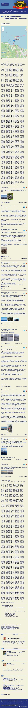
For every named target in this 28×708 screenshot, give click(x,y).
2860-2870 (17, 129)
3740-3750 (8, 151)
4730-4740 (3, 176)
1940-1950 (8, 106)
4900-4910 (12, 598)
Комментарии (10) (8, 476)
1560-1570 (17, 96)
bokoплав (9, 651)
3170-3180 (22, 136)
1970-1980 (22, 106)
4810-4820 (17, 177)
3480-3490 (3, 145)
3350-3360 (12, 141)
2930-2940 (3, 131)
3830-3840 (3, 153)
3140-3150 (8, 136)
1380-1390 (3, 93)
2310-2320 (17, 115)
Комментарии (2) (8, 288)
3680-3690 (3, 150)
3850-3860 (12, 153)
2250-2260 (12, 114)
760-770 (10, 78)
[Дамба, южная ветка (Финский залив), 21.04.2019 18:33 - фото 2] (10, 197)
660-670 (17, 75)
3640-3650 (8, 148)
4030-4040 (3, 158)
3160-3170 (17, 136)
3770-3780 (22, 151)
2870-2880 (22, 129)
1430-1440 (3, 94)
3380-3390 (3, 142)
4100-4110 (12, 160)
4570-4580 (22, 171)
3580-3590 (3, 147)
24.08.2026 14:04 (11, 678)
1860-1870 (17, 104)
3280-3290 (3, 140)
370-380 (21, 69)
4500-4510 (12, 588)
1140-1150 (7, 86)
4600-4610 (12, 172)
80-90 (5, 64)
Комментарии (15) (8, 434)
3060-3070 (17, 552)
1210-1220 (17, 88)
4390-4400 (8, 167)
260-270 (2, 68)
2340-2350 (8, 116)
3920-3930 (22, 155)
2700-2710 (12, 125)
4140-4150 (8, 161)
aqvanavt (25, 459)
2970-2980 (22, 131)
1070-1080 (22, 84)
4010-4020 (17, 157)
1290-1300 (8, 90)
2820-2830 (22, 127)
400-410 (10, 70)
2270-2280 (22, 114)
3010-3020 (17, 132)
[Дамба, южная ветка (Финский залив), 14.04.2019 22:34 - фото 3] (16, 338)
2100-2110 (12, 110)
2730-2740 (3, 126)
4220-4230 (22, 162)
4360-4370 (17, 166)
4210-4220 (17, 162)
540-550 (17, 73)
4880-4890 (3, 598)
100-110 (11, 64)
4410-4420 (17, 167)
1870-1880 (22, 104)
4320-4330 (22, 165)
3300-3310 (12, 140)
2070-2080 (22, 109)
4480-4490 (3, 588)
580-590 (10, 74)
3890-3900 (8, 155)
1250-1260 (12, 89)
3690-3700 (8, 150)
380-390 (2, 70)
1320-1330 (22, 90)
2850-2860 (12, 129)
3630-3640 (3, 148)
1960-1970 (17, 106)
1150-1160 (12, 86)
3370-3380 (22, 141)
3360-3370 (17, 141)
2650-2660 (12, 124)
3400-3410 (12, 142)
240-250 (17, 66)
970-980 (21, 81)
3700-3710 (12, 150)
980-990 (2, 83)
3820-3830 (22, 152)
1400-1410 (12, 93)
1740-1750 (8, 101)
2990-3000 (8, 132)
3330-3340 (3, 141)
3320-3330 (22, 140)
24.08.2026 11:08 (13, 684)
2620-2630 (22, 122)
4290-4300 (8, 165)
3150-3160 (12, 136)
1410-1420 (17, 93)
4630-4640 (3, 173)
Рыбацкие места (8, 611)
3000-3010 (12, 132)
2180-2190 (3, 112)
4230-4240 (3, 163)
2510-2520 (17, 120)
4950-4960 (12, 181)
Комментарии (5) (8, 459)
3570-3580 (22, 146)
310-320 (21, 68)
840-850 (17, 79)
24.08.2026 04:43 (6, 686)
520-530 (10, 73)
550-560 (21, 73)
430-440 (21, 70)
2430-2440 (3, 119)
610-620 (21, 74)
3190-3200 (8, 137)
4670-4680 (22, 173)
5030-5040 (3, 183)
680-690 (2, 76)
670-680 (21, 75)
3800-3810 (12, 152)
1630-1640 (3, 99)
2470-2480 (22, 119)
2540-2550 (8, 121)
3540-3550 (8, 146)
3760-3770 (17, 151)
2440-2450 (8, 119)
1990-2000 (8, 107)
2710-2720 (17, 125)
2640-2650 (8, 124)
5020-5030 (22, 182)
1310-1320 (17, 90)
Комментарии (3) (7, 343)
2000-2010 (12, 107)
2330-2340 (3, 116)
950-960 (14, 81)
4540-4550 (8, 171)
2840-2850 (8, 129)
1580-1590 (3, 97)
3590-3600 (8, 147)
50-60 (21, 63)
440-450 (2, 71)
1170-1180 (21, 86)
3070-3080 (22, 552)
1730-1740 (3, 101)
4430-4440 (3, 168)
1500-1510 (12, 95)
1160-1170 (17, 86)
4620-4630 (22, 172)
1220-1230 (22, 88)
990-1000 (6, 83)
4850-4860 (12, 178)
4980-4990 (3, 182)
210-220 (6, 66)
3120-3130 (22, 135)
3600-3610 (12, 147)
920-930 (2, 81)
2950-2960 (12, 131)
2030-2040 (3, 109)
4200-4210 (12, 162)
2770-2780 (22, 126)
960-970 (17, 81)
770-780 (14, 78)
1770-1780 (22, 101)
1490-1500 (8, 95)
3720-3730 (22, 150)
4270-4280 (22, 163)
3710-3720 (17, 150)
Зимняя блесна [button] (5, 457)
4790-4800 (8, 177)
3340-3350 (8, 141)
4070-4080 (22, 158)
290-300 (14, 68)
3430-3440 (3, 143)
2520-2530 (22, 120)
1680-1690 (3, 100)
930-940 (6, 81)
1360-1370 (17, 91)
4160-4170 (17, 161)
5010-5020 (17, 182)
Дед (26, 202)
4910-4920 (17, 598)
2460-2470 (17, 119)
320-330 (2, 69)
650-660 (14, 75)
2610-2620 (17, 122)
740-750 (2, 78)
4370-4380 (22, 166)
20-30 (12, 63)
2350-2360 (12, 116)
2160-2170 (17, 111)
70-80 (2, 64)
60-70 (24, 63)
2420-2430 (22, 117)
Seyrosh (25, 386)
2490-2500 (8, 120)
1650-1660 (12, 99)
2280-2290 (3, 115)
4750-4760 (12, 176)
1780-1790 (3, 102)
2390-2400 (8, 117)
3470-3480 (22, 143)
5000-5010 (12, 182)
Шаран (25, 288)
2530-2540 (3, 121)
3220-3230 (22, 137)
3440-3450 (8, 143)
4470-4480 (22, 168)
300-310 (17, 68)
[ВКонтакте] (23, 186)
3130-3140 (3, 136)
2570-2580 (22, 121)
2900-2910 (12, 130)
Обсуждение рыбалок (9, 606)
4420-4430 (22, 167)
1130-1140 (3, 86)
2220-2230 (22, 112)
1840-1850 (8, 104)
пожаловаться (21, 202)
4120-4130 (22, 160)
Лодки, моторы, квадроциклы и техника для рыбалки (13, 685)
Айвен (26, 434)
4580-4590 (3, 172)
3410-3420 (17, 142)
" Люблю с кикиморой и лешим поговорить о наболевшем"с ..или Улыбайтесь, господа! (15, 654)
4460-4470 (17, 168)
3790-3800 (8, 152)
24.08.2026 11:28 (18, 681)
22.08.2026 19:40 (16, 687)
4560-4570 (17, 171)
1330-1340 (3, 91)
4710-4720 (17, 593)
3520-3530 (22, 145)
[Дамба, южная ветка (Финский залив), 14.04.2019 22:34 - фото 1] (4, 338)
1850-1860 (12, 104)
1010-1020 (16, 83)
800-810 (2, 79)
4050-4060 (12, 158)
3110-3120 (17, 135)
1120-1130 (21, 85)
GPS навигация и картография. (9, 681)
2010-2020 (17, 107)
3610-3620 (17, 147)
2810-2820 (17, 127)
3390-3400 (8, 142)
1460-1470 (17, 94)
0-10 (6, 63)
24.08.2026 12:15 (11, 680)
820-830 (10, 79)
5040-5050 (8, 183)
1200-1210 (12, 88)
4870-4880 (22, 178)
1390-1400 (8, 93)
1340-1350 (8, 91)
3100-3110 (12, 135)
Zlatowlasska (24, 343)
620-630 (2, 75)
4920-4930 (22, 598)
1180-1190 (3, 88)
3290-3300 (8, 140)
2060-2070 (17, 109)
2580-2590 (3, 122)
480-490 (17, 71)
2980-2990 (3, 132)
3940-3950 (8, 156)
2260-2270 (17, 114)
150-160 (6, 65)
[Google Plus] (26, 186)
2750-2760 (12, 126)
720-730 (17, 76)
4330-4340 (3, 166)
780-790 (17, 78)
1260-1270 (17, 89)
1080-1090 (3, 85)
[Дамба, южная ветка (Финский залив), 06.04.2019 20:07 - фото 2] (10, 472)
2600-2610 (12, 122)
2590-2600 (8, 122)
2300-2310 (12, 115)
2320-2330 (22, 115)
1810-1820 (17, 102)
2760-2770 (17, 126)
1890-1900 (8, 105)
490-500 (21, 71)
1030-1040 (3, 84)
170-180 (14, 65)
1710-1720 (17, 100)
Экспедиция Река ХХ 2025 (8, 687)
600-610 (17, 74)
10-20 (9, 63)
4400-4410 (12, 167)
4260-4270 (17, 163)
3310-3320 (17, 140)
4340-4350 (8, 166)
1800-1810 (12, 102)
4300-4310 (12, 165)
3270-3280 (22, 138)
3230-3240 (3, 138)
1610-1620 (17, 97)
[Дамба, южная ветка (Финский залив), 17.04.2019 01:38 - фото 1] (4, 251)
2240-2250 (8, 114)
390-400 (6, 70)
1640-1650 (8, 99)
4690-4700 (8, 593)
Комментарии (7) (7, 202)
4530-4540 (3, 171)
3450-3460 (12, 143)
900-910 (17, 80)
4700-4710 (12, 593)
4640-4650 (8, 173)
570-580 (6, 74)
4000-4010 (12, 157)
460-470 (10, 71)
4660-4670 (17, 173)
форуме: (11, 605)
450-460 (6, 71)
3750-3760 (12, 151)
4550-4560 (12, 171)
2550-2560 (12, 121)
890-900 (14, 80)
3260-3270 (17, 138)
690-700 (6, 76)
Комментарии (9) (8, 226)
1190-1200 (7, 88)
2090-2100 (8, 110)
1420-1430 (22, 93)
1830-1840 (3, 104)
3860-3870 (17, 153)
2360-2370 (17, 116)
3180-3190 (3, 137)
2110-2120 (17, 110)
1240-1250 (8, 89)
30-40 (15, 63)
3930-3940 (3, 156)
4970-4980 (22, 181)
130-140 (23, 64)
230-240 (14, 66)
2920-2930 (22, 130)
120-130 (19, 64)
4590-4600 (8, 172)
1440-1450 (8, 94)
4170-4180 (22, 161)
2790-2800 (8, 127)
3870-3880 (22, 153)
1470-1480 (22, 94)
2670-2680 (22, 124)
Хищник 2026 (5, 678)
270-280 (6, 68)
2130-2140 (3, 111)
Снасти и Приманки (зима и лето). (9, 679)
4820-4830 (22, 177)
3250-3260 (12, 138)
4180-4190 (3, 162)
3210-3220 (17, 137)
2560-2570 (17, 121)
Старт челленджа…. (12, 664)
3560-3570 (17, 146)
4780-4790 (3, 177)
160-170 (10, 65)
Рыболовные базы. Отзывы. (10, 613)
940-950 (10, 81)
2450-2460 (12, 119)
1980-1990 (3, 107)
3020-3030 (22, 132)
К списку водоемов (6, 23)
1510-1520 (17, 95)
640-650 (10, 75)
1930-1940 (3, 106)
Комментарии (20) (8, 258)
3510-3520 (17, 145)
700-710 (10, 76)
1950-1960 (12, 106)
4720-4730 (22, 593)
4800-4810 (12, 177)
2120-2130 (22, 110)
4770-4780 (22, 176)
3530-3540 (3, 146)
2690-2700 (8, 125)
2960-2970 (17, 131)
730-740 (21, 76)
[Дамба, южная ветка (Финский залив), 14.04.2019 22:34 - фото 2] (10, 338)
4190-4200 (8, 162)
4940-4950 (8, 181)
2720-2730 (22, 125)
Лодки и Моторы (6, 684)
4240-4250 (8, 163)
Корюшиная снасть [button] (5, 256)
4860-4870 (17, 178)
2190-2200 (8, 112)
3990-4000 (8, 157)
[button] (14, 40)
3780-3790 (3, 152)
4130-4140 (3, 161)
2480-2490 (3, 120)
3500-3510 (12, 145)
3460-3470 (17, 143)
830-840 (14, 79)
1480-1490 (3, 95)
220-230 (10, 66)
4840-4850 (8, 178)
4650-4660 (12, 173)
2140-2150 (8, 111)
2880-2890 (3, 130)
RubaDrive (9, 637)
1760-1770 (17, 101)
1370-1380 (22, 91)
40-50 (18, 63)
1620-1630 (22, 97)
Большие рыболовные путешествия (11, 616)
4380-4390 (3, 167)
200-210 (2, 66)
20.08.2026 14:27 (20, 689)
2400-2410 (12, 117)
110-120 (15, 64)
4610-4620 (17, 172)
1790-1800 (8, 102)
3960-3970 (17, 156)
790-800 (21, 78)
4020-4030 (22, 157)
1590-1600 (8, 97)
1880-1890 (3, 105)
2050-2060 (12, 109)
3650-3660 (12, 148)
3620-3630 (22, 147)
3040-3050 (8, 552)
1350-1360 (12, 91)
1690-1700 (8, 100)
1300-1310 (12, 90)
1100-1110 (12, 85)
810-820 (6, 79)
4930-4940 (3, 181)
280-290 (10, 68)
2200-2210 (12, 112)
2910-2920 (17, 130)
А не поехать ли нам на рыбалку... (11, 607)
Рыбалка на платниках (9, 615)
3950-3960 (12, 156)
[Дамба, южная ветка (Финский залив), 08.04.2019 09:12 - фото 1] (4, 451)
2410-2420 (17, 117)
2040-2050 (8, 109)
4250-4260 (12, 163)
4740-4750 (8, 176)
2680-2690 (3, 125)
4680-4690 (3, 593)
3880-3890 (3, 155)
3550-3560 (12, 146)
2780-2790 (3, 127)
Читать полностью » (7, 657)
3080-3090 (3, 135)
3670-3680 (22, 148)
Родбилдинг (5, 680)
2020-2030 (22, 107)
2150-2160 (12, 111)
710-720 (14, 76)
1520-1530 (22, 95)
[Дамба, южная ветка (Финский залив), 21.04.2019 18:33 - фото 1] (4, 197)
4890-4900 (8, 598)
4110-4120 (17, 160)
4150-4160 (12, 161)
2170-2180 (22, 111)
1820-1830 (22, 102)
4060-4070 (17, 158)
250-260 (21, 66)
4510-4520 (17, 588)
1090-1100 (8, 85)
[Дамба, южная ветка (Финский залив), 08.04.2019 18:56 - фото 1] (4, 428)
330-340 (6, 69)
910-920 (21, 80)
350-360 (14, 69)
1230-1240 (3, 89)
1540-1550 (8, 96)
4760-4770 (17, 176)
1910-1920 (17, 105)
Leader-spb (25, 226)
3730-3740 (3, 151)
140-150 (2, 65)
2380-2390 (3, 117)
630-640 (6, 75)
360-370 (17, 69)
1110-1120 (17, 85)
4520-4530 (22, 588)
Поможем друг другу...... (7, 688)
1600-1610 (12, 97)
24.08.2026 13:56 (19, 679)
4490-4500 (8, 588)
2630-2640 (3, 124)
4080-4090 (3, 160)
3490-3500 (8, 145)
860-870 (2, 80)
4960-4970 (17, 181)
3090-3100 (8, 135)
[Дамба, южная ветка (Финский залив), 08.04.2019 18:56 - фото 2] (10, 428)
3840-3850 (8, 153)
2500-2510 (12, 120)
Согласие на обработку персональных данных (9, 705)
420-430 (17, 70)
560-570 (2, 74)
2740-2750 (8, 126)
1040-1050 (8, 84)
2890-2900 (8, 130)
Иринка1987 (24, 258)
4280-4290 (3, 165)
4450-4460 (12, 168)
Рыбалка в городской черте (10, 614)
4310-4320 (17, 165)
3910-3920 (17, 155)
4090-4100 (8, 160)
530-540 (14, 73)
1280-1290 (3, 90)
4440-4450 (8, 168)
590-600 (14, 74)
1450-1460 (12, 94)
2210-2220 (17, 112)
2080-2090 (3, 110)
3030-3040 (3, 552)
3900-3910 (12, 155)
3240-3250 (8, 138)
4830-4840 (3, 178)
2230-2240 (3, 114)
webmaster (20, 707)
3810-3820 (17, 152)
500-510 (2, 73)
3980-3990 (3, 157)
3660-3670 (17, 148)
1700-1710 (12, 100)
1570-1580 (22, 96)
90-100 (8, 64)
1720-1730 (22, 100)
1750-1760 (12, 101)
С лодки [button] (12, 323)
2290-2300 (8, 115)
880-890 (10, 80)
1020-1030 (21, 83)
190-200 (21, 65)
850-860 (21, 79)
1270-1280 (22, 89)
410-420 (14, 70)
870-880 (6, 80)
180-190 (17, 65)
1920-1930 (22, 105)
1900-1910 (12, 105)
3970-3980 (22, 156)
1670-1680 (22, 99)
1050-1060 (12, 84)
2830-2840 (3, 129)
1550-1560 (12, 96)
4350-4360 (12, 166)
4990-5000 (8, 182)
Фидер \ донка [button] (4, 323)
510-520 (6, 73)
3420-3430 (22, 142)
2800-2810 (12, 127)
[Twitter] (24, 186)
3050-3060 (12, 552)
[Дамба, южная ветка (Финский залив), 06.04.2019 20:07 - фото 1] (4, 472)
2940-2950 (8, 131)
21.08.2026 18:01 (16, 688)
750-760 (6, 78)
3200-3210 (12, 137)
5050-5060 (12, 183)
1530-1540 (3, 96)
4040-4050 (8, 158)
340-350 (10, 69)
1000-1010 (11, 83)
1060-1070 (17, 84)
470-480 (14, 71)
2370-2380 (22, 116)
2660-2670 (17, 124)
